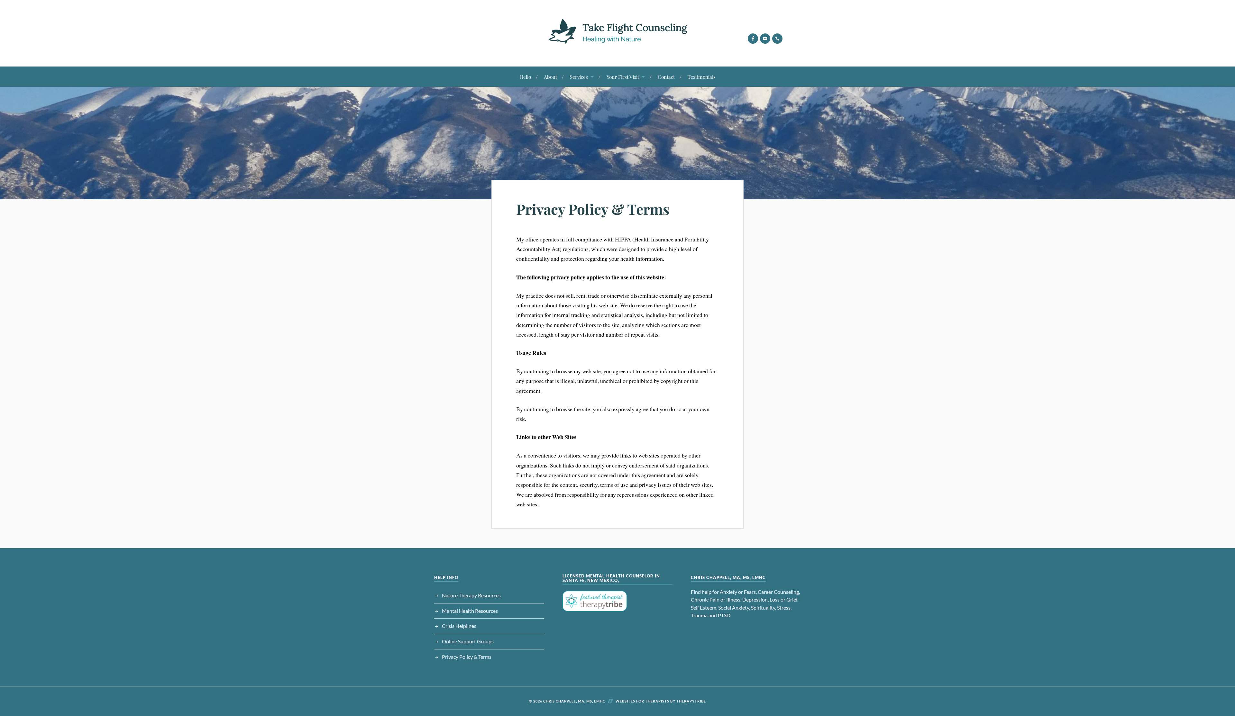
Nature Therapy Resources (471, 595)
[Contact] (765, 38)
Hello (525, 76)
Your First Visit (623, 76)
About (550, 76)
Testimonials (702, 76)
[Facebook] (753, 38)
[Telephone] (777, 38)
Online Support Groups (468, 641)
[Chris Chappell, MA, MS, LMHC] (617, 47)
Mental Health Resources (470, 611)
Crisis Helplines (459, 626)
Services (579, 76)
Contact (666, 76)
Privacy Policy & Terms (592, 208)
